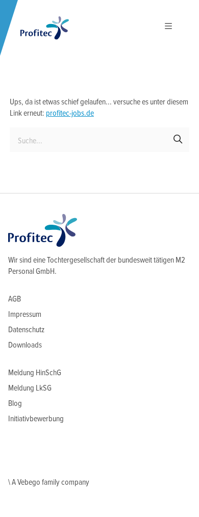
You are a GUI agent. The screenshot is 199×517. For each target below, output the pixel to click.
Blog (15, 403)
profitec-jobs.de (70, 113)
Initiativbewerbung (36, 419)
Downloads (25, 345)
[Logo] (44, 27)
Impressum (24, 314)
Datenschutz (26, 330)
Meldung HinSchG (34, 373)
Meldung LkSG (30, 388)
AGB (14, 299)
